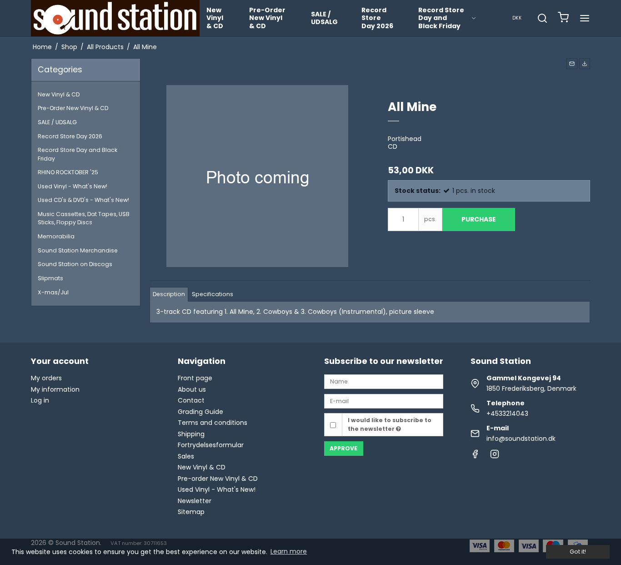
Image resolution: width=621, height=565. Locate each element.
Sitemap (191, 511)
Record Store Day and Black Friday (441, 17)
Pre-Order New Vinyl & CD (267, 17)
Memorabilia (56, 236)
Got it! (578, 551)
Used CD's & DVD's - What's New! (83, 200)
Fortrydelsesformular (211, 444)
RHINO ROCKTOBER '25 (68, 172)
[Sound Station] (115, 18)
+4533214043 (507, 413)
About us (192, 389)
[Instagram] (494, 456)
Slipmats (50, 278)
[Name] (383, 381)
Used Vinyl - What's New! (72, 186)
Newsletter (194, 500)
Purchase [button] (478, 219)
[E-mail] (383, 400)
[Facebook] (475, 456)
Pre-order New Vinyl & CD (218, 478)
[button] (571, 63)
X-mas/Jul (53, 292)
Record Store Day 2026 (377, 17)
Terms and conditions (212, 422)
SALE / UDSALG (324, 18)
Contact (191, 400)
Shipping (191, 434)
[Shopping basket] (563, 18)
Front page (195, 378)
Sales (186, 456)
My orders (46, 378)
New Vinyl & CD (214, 17)
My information (55, 389)
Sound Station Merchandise (78, 250)
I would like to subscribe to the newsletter (389, 424)
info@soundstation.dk (521, 438)
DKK (517, 18)
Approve (343, 448)
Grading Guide (200, 411)
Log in (40, 400)
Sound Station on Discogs (75, 264)
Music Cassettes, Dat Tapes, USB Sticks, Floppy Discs (84, 218)
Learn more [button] (288, 551)
